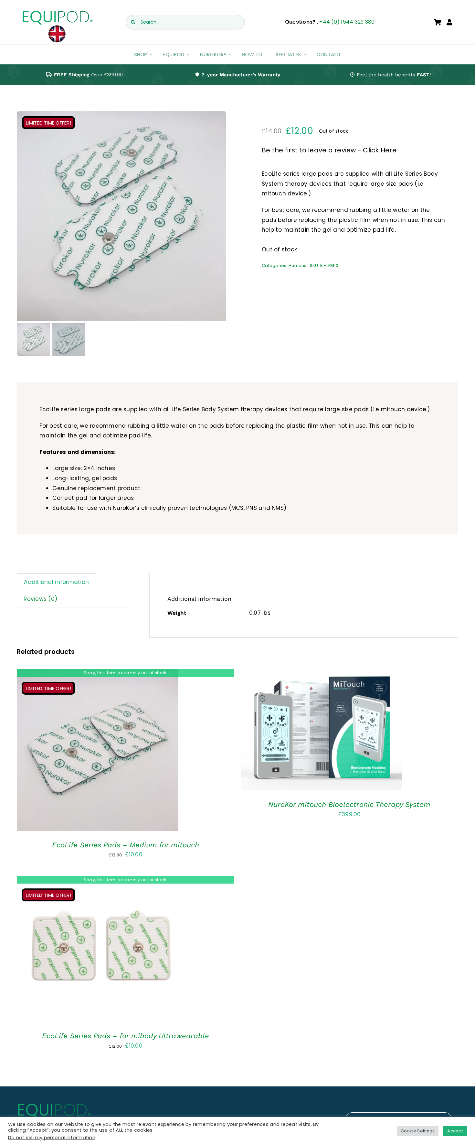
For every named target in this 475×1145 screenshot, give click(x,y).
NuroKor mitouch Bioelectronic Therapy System (349, 804)
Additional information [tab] (56, 582)
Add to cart (302, 731)
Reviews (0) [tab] (40, 599)
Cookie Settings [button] (418, 1131)
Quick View (98, 751)
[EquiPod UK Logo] (57, 12)
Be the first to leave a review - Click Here (329, 150)
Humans (298, 265)
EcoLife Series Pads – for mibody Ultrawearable (125, 1036)
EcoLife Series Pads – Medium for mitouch (125, 845)
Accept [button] (455, 1131)
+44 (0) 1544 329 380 (347, 22)
